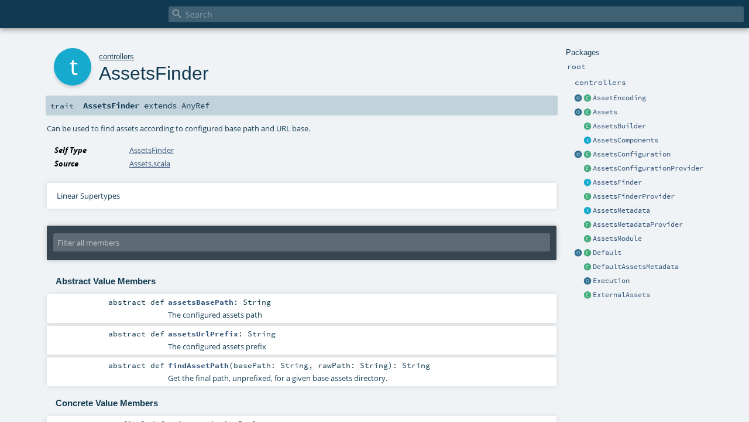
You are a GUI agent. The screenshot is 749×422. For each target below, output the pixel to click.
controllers (116, 56)
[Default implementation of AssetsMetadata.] (587, 267)
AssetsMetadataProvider (638, 224)
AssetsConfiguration (632, 154)
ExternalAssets (621, 295)
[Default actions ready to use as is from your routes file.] (587, 253)
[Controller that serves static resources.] (578, 112)
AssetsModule (617, 238)
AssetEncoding (619, 98)
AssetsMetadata (621, 210)
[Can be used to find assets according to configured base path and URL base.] (587, 183)
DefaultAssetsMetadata (636, 267)
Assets (605, 112)
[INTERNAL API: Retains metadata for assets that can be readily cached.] (587, 211)
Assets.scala (149, 163)
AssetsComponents (625, 140)
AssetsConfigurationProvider (648, 168)
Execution (611, 281)
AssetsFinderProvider (634, 196)
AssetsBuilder (619, 126)
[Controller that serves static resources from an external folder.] (587, 295)
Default (607, 253)
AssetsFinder (617, 182)
